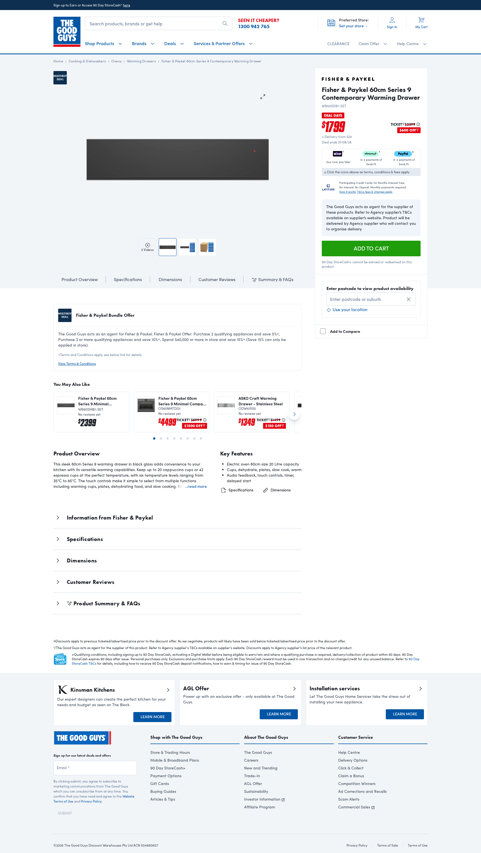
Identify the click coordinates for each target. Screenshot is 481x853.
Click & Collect (351, 768)
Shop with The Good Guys (176, 737)
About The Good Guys (266, 737)
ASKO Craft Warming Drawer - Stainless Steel (261, 400)
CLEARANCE (338, 43)
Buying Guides (163, 791)
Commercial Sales (354, 807)
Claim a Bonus (351, 775)
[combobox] (371, 299)
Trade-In (252, 775)
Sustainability (256, 791)
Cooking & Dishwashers (87, 61)
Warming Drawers (141, 61)
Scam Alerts (348, 799)
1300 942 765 (254, 26)
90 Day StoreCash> (167, 768)
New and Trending (261, 768)
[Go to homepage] (66, 32)
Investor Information (262, 799)
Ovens (116, 61)
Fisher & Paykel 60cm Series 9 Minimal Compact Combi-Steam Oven (182, 400)
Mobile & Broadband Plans (174, 760)
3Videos (147, 249)
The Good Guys (258, 752)
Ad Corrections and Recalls (362, 791)
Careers (251, 760)
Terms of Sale (387, 845)
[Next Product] (294, 416)
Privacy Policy (91, 801)
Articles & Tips (162, 799)
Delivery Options (352, 760)
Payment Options (165, 775)
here (126, 5)
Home (58, 61)
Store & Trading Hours (170, 752)
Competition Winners (357, 783)
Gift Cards (159, 783)
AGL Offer (253, 783)
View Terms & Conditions (77, 363)
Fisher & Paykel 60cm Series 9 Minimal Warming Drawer (97, 400)
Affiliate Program (259, 807)
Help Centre (349, 752)
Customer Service (355, 737)
